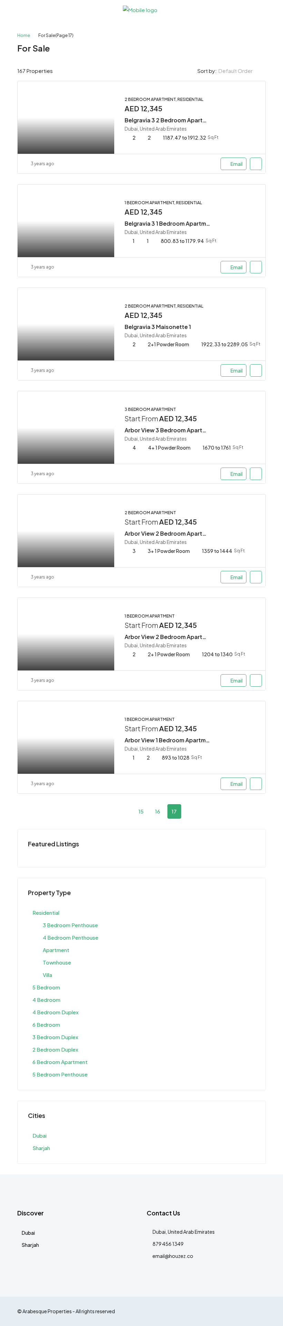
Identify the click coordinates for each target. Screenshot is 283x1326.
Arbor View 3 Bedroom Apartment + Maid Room (188, 430)
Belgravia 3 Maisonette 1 (158, 326)
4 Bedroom (46, 999)
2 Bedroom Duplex (55, 1049)
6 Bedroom (46, 1024)
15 (141, 811)
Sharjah (41, 1148)
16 (157, 811)
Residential (45, 912)
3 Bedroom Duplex (55, 1037)
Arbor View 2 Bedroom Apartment (170, 636)
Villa (47, 974)
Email (237, 164)
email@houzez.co (173, 1256)
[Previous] (108, 811)
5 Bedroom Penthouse (60, 1074)
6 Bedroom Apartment (60, 1062)
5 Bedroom (46, 987)
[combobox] (241, 71)
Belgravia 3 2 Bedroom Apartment (171, 120)
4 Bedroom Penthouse (70, 937)
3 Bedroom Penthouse (70, 925)
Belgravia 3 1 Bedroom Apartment (170, 223)
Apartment (56, 950)
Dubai (39, 1135)
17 (174, 811)
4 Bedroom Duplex (55, 1012)
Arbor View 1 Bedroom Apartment (170, 740)
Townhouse (57, 962)
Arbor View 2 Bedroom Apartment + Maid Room (188, 533)
